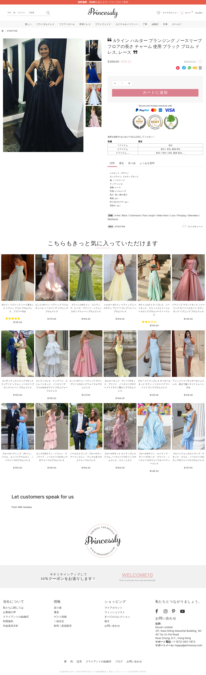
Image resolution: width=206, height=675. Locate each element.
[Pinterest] (175, 611)
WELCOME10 (137, 575)
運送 (121, 163)
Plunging (181, 215)
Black (124, 215)
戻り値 (131, 163)
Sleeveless (193, 215)
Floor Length (149, 215)
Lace (173, 215)
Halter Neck (163, 215)
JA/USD (198, 13)
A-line (117, 215)
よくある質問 (147, 163)
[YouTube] (183, 611)
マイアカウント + (170, 13)
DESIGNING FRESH (137, 671)
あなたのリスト (190, 61)
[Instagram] (167, 611)
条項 (111, 671)
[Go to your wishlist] (158, 11)
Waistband (113, 219)
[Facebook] (158, 611)
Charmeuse (135, 215)
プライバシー (120, 671)
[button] (13, 318)
